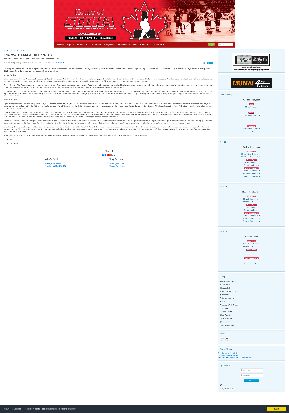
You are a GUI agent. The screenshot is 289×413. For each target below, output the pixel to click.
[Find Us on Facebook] (222, 339)
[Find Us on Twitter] (227, 339)
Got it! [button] (276, 409)
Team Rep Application (229, 291)
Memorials (225, 308)
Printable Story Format (117, 166)
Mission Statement (228, 281)
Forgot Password (227, 389)
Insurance (225, 295)
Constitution (225, 284)
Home (6, 50)
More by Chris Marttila (53, 163)
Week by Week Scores (229, 305)
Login (211, 44)
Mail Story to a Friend (116, 163)
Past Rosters (226, 322)
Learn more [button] (72, 409)
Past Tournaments (227, 325)
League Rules (226, 288)
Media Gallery (226, 311)
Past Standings (226, 318)
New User (224, 385)
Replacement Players (229, 298)
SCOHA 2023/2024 (17, 50)
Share (210, 63)
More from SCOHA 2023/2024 (56, 166)
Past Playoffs (226, 315)
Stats (223, 301)
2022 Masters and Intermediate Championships (235, 357)
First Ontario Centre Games (228, 355)
